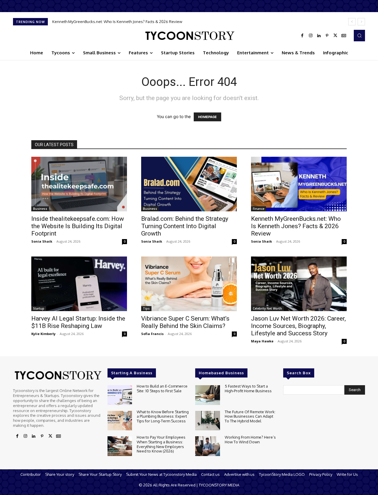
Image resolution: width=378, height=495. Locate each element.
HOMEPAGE (207, 117)
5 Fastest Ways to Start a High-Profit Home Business (248, 388)
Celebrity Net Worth (267, 308)
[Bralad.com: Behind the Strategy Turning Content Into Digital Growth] (189, 184)
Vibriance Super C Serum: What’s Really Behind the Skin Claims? (185, 322)
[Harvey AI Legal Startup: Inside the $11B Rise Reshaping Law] (79, 284)
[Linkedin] (319, 36)
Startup (38, 308)
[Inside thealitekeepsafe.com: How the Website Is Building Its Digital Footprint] (79, 184)
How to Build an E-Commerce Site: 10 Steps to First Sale (162, 388)
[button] (359, 35)
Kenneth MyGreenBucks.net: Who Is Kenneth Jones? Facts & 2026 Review (117, 21)
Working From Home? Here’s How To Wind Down (250, 439)
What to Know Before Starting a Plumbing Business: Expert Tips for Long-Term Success (163, 416)
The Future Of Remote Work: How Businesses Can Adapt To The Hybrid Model (250, 416)
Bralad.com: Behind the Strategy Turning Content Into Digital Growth (184, 226)
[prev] (352, 21)
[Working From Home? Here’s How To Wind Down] (207, 446)
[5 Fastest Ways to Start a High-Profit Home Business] (207, 395)
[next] (361, 21)
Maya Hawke (262, 341)
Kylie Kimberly (43, 333)
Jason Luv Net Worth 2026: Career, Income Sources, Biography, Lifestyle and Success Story (298, 326)
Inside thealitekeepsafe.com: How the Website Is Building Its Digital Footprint (77, 226)
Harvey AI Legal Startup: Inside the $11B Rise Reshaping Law (78, 322)
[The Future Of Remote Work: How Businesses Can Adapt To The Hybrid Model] (207, 421)
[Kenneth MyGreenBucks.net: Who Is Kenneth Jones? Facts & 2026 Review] (299, 184)
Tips (146, 308)
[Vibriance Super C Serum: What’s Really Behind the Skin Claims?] (189, 284)
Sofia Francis (152, 333)
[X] (335, 36)
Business (40, 209)
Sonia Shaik (41, 241)
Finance (258, 209)
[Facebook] (302, 36)
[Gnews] (344, 36)
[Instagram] (311, 36)
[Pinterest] (327, 36)
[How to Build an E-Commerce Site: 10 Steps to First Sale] (119, 395)
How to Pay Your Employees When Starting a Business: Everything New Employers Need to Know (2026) (161, 444)
